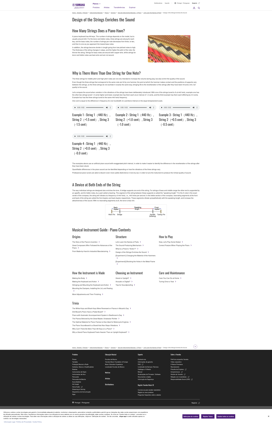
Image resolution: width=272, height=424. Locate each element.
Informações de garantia (145, 362)
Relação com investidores (179, 377)
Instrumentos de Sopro (79, 372)
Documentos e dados (144, 377)
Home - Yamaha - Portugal (80, 13)
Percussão (75, 377)
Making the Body (78, 278)
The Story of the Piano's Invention (85, 242)
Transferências (119, 7)
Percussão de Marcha (79, 379)
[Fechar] (268, 416)
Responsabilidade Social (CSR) (180, 379)
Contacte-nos (142, 359)
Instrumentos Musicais (96, 13)
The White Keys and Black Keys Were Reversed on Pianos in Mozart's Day (100, 308)
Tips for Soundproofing (124, 285)
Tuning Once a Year (166, 281)
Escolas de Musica (111, 359)
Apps (73, 394)
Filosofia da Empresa (177, 369)
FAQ (139, 364)
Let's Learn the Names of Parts (152, 13)
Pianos (95, 3)
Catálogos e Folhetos (144, 369)
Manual (140, 372)
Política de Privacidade (24, 422)
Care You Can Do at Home (169, 278)
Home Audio (76, 387)
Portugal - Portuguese (183, 3)
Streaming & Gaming (78, 389)
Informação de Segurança (146, 379)
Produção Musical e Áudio (80, 364)
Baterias (74, 369)
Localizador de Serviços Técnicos (148, 367)
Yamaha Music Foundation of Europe (116, 362)
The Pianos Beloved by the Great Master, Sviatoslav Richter (94, 318)
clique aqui (123, 416)
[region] (136, 416)
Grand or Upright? (122, 278)
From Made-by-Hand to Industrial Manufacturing (90, 251)
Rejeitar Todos (208, 416)
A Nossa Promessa (177, 364)
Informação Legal (9, 422)
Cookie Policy (37, 422)
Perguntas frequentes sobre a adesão (149, 395)
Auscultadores (76, 382)
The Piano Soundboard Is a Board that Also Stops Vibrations (95, 325)
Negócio (194, 3)
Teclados (75, 362)
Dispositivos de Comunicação (81, 392)
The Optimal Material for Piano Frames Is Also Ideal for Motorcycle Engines (100, 322)
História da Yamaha (177, 374)
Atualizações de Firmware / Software (149, 374)
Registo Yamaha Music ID (146, 385)
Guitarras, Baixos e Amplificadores (83, 367)
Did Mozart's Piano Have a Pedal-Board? (87, 312)
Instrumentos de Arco (79, 374)
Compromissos (175, 372)
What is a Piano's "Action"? (126, 249)
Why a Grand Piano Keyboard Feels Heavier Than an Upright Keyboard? (99, 332)
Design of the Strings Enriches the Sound (131, 252)
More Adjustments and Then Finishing (86, 294)
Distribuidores (158, 3)
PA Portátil (75, 384)
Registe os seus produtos (146, 392)
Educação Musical (110, 354)
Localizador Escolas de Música (114, 367)
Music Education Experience (114, 364)
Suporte (167, 3)
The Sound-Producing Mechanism (128, 245)
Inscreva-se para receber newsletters (149, 390)
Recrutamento (175, 367)
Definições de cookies (190, 416)
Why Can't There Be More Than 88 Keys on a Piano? (92, 329)
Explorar (132, 7)
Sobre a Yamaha (176, 354)
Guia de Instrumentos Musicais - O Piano (129, 13)
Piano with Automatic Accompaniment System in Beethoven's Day (97, 315)
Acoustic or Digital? (123, 281)
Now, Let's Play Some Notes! (170, 242)
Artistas (106, 7)
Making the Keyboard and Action (84, 281)
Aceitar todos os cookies (225, 416)
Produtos (96, 7)
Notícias (107, 372)
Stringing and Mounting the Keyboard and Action (90, 285)
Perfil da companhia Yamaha (179, 359)
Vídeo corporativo (176, 362)
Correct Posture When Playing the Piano (174, 245)
